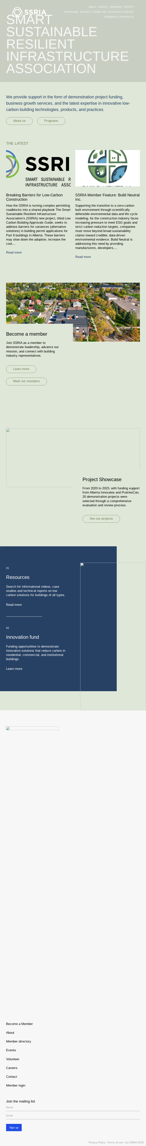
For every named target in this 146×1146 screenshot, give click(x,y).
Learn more (21, 369)
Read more (14, 252)
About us (19, 121)
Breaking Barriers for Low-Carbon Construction (34, 197)
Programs (51, 121)
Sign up (13, 1127)
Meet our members (26, 381)
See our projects (101, 518)
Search (129, 7)
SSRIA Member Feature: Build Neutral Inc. (107, 197)
